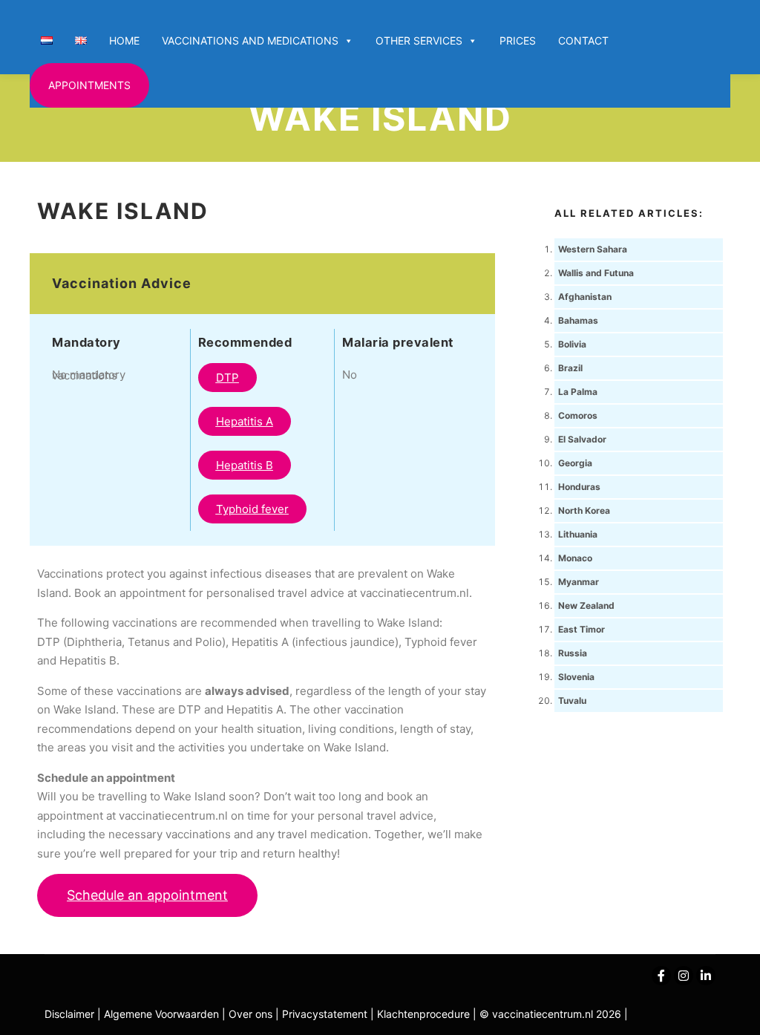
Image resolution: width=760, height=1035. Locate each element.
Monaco (575, 558)
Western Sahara (592, 249)
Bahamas (578, 320)
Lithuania (577, 534)
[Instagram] (683, 975)
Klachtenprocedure (423, 1014)
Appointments (89, 85)
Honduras (579, 486)
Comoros (577, 415)
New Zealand (586, 605)
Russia (572, 653)
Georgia (575, 462)
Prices (517, 40)
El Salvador (582, 439)
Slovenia (576, 676)
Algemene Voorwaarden (161, 1014)
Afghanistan (585, 296)
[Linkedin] (705, 975)
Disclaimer (69, 1014)
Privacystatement (326, 1014)
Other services (419, 40)
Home (124, 40)
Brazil (570, 367)
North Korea (584, 510)
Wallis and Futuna (596, 272)
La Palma (577, 391)
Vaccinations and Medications (250, 40)
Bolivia (572, 344)
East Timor (581, 629)
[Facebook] (661, 975)
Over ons (252, 1014)
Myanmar (578, 581)
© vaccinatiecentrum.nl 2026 (550, 1014)
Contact (583, 40)
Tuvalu (572, 700)
